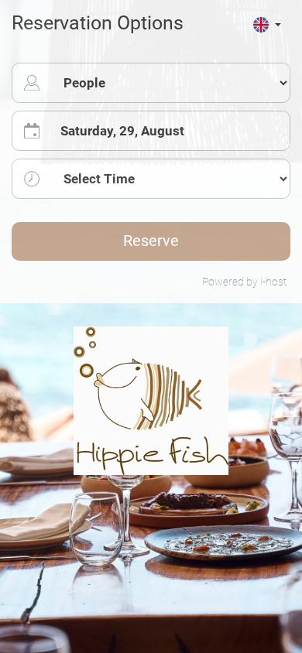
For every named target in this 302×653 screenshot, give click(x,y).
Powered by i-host (244, 282)
